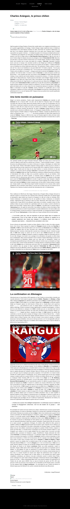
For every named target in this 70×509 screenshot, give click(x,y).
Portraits (22, 23)
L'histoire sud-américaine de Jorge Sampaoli (36, 190)
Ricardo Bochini (28, 113)
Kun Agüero (17, 305)
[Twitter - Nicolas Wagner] (21, 478)
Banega (18, 312)
